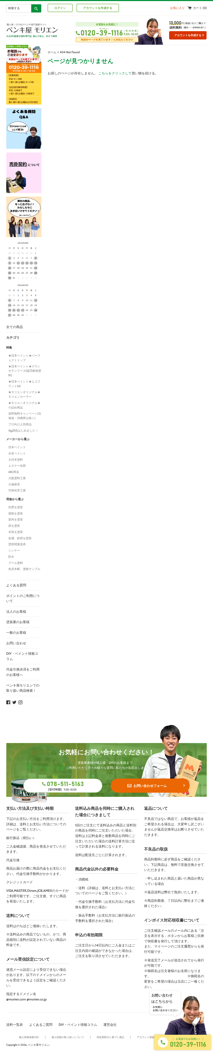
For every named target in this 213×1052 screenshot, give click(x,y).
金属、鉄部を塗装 (20, 538)
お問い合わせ (16, 643)
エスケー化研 (17, 465)
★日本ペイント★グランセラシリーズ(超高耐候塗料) (24, 371)
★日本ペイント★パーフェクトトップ (24, 358)
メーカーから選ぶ (18, 439)
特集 (9, 347)
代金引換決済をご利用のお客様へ (23, 672)
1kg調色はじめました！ (23, 430)
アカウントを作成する (97, 8)
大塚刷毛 (14, 484)
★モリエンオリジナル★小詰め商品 (24, 405)
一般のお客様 (16, 633)
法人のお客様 (16, 612)
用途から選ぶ (15, 499)
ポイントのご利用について (23, 598)
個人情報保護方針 (29, 1037)
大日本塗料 (15, 459)
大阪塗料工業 (17, 478)
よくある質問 (16, 585)
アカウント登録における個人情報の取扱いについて (165, 1037)
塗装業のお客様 (18, 622)
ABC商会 (13, 472)
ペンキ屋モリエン (39, 1044)
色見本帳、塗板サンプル (24, 569)
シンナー (14, 550)
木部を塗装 (15, 532)
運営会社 (110, 1025)
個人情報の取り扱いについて (68, 1037)
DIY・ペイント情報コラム (22, 656)
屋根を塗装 (15, 513)
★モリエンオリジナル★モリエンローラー (24, 394)
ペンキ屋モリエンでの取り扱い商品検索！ (23, 688)
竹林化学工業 (17, 490)
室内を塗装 (15, 519)
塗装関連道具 (17, 544)
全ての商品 (14, 327)
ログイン (60, 8)
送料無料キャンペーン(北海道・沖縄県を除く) (24, 416)
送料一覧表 (14, 1025)
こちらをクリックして (115, 73)
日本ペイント (17, 447)
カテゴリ (13, 338)
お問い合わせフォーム (150, 786)
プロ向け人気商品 (20, 424)
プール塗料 (15, 563)
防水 (11, 556)
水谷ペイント (17, 453)
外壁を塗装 (15, 507)
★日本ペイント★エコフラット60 (24, 384)
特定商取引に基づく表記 (110, 1037)
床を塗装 (14, 525)
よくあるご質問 (40, 1025)
